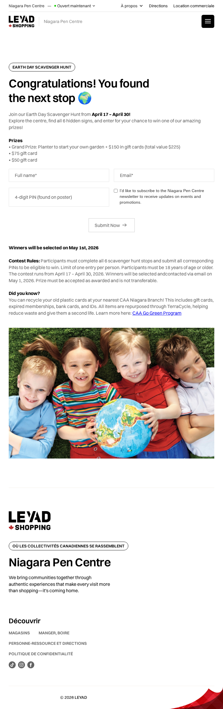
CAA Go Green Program (156, 313)
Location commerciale (193, 5)
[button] (75, 6)
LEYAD (81, 697)
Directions (158, 5)
